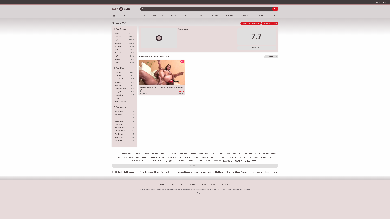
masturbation (185, 157)
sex (125, 157)
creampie (155, 154)
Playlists (229, 15)
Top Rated (141, 15)
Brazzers (124, 85)
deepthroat (180, 161)
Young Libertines (124, 88)
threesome (136, 161)
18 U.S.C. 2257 (225, 184)
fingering (217, 161)
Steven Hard (124, 121)
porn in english (157, 157)
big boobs (214, 157)
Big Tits (124, 40)
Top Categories (122, 29)
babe (138, 157)
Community (260, 15)
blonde (264, 157)
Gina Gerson (124, 137)
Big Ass (124, 59)
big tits (204, 157)
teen (119, 157)
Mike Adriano (124, 111)
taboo (200, 154)
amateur (232, 157)
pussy (228, 154)
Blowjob (124, 33)
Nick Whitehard (124, 127)
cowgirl (198, 161)
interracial (137, 154)
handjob (208, 161)
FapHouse (124, 72)
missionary (126, 154)
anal (247, 161)
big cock (169, 161)
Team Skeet (124, 79)
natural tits (158, 161)
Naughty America (124, 101)
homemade (183, 154)
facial (196, 157)
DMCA (213, 184)
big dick (266, 154)
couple (223, 157)
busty (147, 154)
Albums (173, 15)
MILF (124, 56)
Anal (124, 49)
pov (250, 154)
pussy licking (253, 157)
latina (254, 161)
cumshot (239, 161)
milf (215, 154)
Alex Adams (124, 140)
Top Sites (120, 68)
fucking (145, 157)
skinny (273, 154)
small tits (237, 154)
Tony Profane (124, 134)
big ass (117, 154)
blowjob (165, 154)
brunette (146, 161)
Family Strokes (124, 92)
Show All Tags (195, 166)
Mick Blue (124, 118)
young (190, 161)
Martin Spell (124, 114)
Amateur (124, 37)
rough (174, 154)
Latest (127, 15)
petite (257, 154)
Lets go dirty (124, 95)
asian (131, 157)
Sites (202, 15)
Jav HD (124, 98)
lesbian (208, 154)
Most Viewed (158, 15)
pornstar (242, 157)
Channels (244, 15)
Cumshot (124, 53)
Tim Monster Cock (124, 131)
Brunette (124, 46)
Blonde (124, 62)
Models (215, 15)
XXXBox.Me (193, 193)
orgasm (193, 154)
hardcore (227, 161)
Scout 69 (124, 82)
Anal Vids (124, 76)
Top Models (121, 107)
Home (114, 15)
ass (245, 154)
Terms (203, 184)
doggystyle (172, 157)
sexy (221, 154)
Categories (188, 15)
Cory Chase (124, 124)
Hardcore (124, 43)
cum (270, 157)
